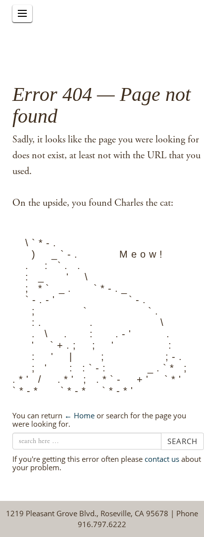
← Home (79, 415)
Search (182, 441)
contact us (162, 459)
